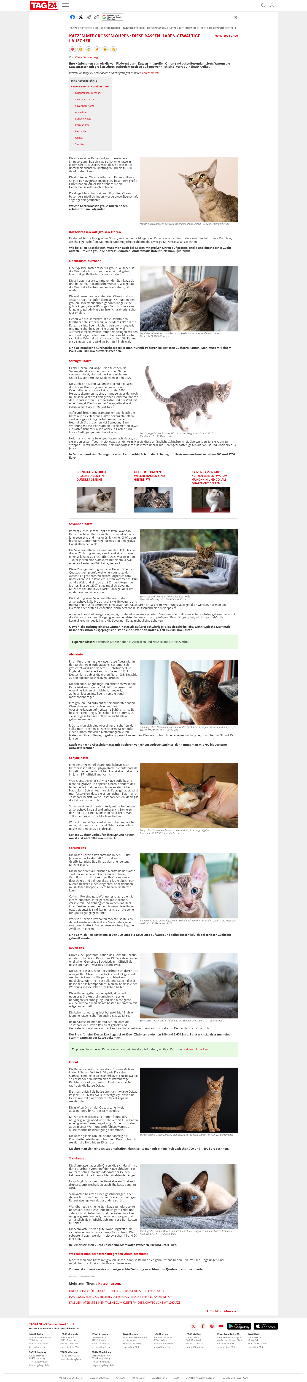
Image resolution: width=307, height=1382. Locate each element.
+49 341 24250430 (132, 1343)
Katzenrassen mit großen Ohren (90, 86)
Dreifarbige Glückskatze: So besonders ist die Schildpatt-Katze (117, 1291)
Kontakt (120, 1378)
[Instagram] (212, 1326)
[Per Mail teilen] (88, 17)
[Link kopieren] (96, 17)
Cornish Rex (82, 125)
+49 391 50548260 (101, 1361)
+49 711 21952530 (194, 1343)
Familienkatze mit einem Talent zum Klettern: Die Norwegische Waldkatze (124, 1303)
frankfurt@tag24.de (226, 1346)
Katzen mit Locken (196, 1049)
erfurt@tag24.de (162, 1346)
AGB (176, 1378)
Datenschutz (159, 1378)
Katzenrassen (156, 28)
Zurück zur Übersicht (223, 1311)
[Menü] (65, 5)
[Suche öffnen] (263, 5)
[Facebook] (203, 1326)
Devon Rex (81, 131)
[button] (272, 5)
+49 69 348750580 (226, 1343)
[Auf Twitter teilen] (80, 17)
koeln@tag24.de (256, 1346)
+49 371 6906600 (69, 1343)
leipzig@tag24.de (131, 1346)
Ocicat (79, 137)
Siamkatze (81, 144)
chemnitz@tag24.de (70, 1346)
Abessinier (81, 112)
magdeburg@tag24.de (103, 1365)
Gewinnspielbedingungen (200, 1378)
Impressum (138, 1378)
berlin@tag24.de (37, 1346)
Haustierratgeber (107, 28)
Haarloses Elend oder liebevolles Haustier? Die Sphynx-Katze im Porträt (124, 1297)
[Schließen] (236, 17)
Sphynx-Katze (83, 118)
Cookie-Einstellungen (235, 1378)
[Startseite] (44, 5)
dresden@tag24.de (101, 1346)
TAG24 (73, 28)
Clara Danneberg (86, 57)
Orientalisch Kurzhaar (88, 93)
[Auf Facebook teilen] (72, 17)
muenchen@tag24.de (71, 1359)
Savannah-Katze (84, 105)
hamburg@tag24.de (39, 1365)
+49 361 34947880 (163, 1343)
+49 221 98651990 (257, 1343)
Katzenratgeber (133, 28)
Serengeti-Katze (84, 99)
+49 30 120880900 (38, 1343)
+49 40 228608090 (38, 1361)
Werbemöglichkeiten (71, 1378)
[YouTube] (221, 1326)
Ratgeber (86, 28)
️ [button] (72, 49)
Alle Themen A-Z (99, 1378)
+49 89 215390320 (69, 1355)
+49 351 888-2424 (101, 1343)
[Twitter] (193, 1326)
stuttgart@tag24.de (195, 1346)
